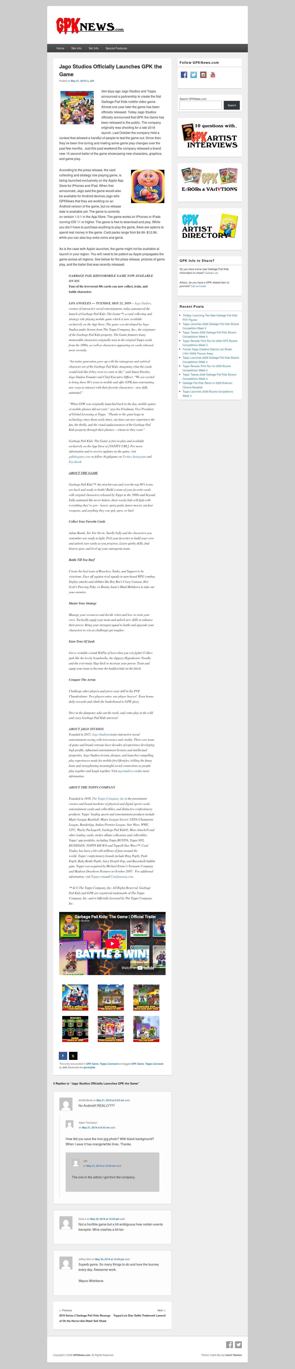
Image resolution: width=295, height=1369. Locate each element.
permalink (89, 1067)
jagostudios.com (128, 771)
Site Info (76, 48)
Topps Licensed (109, 1063)
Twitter (127, 456)
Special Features (116, 48)
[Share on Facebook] (63, 1056)
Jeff (92, 81)
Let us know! (198, 286)
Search (232, 105)
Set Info (94, 48)
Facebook (75, 461)
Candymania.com (122, 876)
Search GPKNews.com (193, 99)
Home (60, 48)
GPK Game (92, 1063)
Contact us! (211, 273)
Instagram (140, 456)
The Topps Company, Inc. (108, 798)
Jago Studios (142, 303)
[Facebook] (229, 1344)
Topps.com (98, 876)
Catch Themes (233, 1355)
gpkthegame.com (80, 456)
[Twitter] (238, 1344)
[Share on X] (73, 1056)
